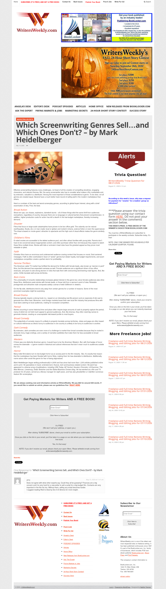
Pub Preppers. (133, 555)
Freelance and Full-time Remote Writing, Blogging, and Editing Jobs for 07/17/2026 (130, 422)
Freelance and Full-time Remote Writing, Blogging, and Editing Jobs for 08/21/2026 (130, 342)
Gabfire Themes (145, 587)
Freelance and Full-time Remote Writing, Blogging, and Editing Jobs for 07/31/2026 (130, 390)
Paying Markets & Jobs (48, 110)
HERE (119, 216)
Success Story (138, 110)
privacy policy (125, 576)
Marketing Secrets (76, 110)
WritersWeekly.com (28, 587)
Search (148, 2)
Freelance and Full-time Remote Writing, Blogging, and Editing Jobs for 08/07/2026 (130, 374)
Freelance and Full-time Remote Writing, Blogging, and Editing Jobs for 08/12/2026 (130, 358)
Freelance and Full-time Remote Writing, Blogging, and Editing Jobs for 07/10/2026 (130, 438)
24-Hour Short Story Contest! (109, 110)
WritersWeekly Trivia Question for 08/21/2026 (126, 181)
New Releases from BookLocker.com (128, 106)
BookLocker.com (138, 553)
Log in (111, 587)
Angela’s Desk (23, 106)
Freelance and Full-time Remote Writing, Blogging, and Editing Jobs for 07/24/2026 (130, 406)
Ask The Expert (24, 110)
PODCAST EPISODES (62, 106)
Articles (81, 106)
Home (16, 2)
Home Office (96, 106)
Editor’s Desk (41, 106)
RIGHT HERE (75, 385)
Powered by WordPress (122, 587)
